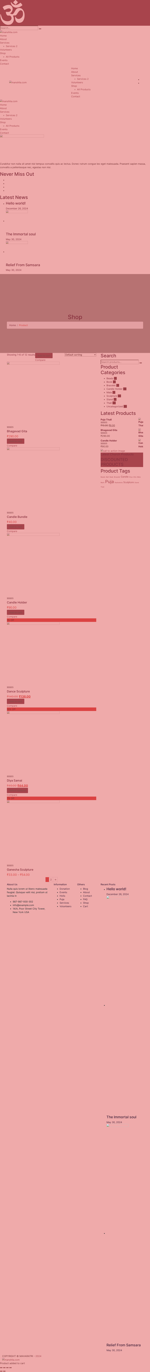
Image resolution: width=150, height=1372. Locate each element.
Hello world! (116, 889)
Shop (86, 902)
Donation (65, 888)
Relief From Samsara (123, 1345)
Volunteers (65, 906)
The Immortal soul (121, 1117)
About (86, 892)
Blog (85, 888)
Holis (62, 895)
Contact (87, 895)
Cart (85, 906)
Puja (62, 899)
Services (64, 902)
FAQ (85, 899)
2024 (38, 1356)
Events (63, 892)
